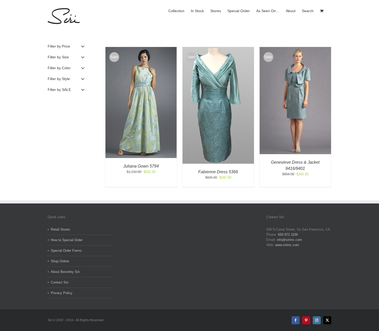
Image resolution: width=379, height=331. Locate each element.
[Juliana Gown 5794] (141, 49)
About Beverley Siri (65, 272)
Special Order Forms (66, 251)
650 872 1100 (288, 235)
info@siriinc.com (289, 240)
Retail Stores (60, 229)
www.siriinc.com (287, 245)
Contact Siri (59, 282)
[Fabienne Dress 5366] (218, 49)
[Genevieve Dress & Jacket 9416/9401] (295, 49)
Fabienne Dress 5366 (218, 172)
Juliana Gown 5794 (141, 166)
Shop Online (60, 261)
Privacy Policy (61, 293)
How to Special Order (67, 240)
